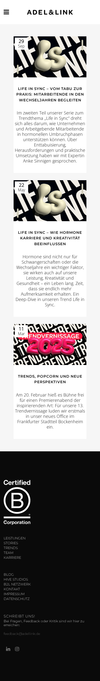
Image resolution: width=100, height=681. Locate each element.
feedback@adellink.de (22, 634)
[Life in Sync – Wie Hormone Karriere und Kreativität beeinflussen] (50, 200)
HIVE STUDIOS (16, 579)
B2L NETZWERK (17, 584)
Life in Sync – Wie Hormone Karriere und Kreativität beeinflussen (50, 238)
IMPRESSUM (14, 594)
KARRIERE (12, 557)
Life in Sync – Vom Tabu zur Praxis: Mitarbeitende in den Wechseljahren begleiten (50, 94)
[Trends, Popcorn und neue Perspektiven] (50, 344)
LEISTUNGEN (14, 538)
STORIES (11, 543)
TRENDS (11, 548)
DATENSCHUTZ (17, 599)
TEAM (8, 553)
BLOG (9, 574)
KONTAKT (12, 589)
